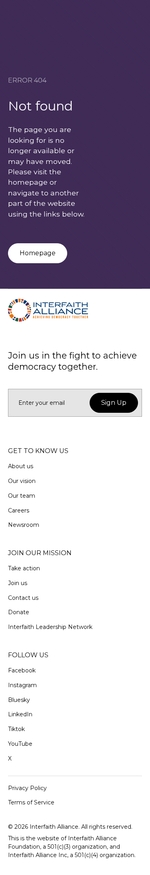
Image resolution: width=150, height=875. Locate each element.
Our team (21, 495)
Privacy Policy (27, 788)
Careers (18, 510)
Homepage (38, 253)
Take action (24, 568)
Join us (17, 583)
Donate (18, 612)
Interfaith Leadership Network (50, 627)
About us (20, 466)
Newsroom (23, 524)
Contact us (23, 597)
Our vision (22, 481)
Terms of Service (31, 802)
